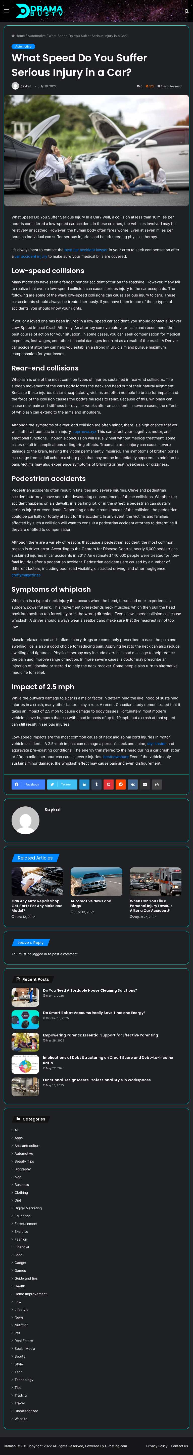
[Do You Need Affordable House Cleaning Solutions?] (25, 997)
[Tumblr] (96, 784)
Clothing (21, 1192)
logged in (39, 954)
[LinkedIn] (84, 784)
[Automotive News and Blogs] (96, 882)
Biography (23, 1169)
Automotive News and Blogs (91, 903)
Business (22, 1185)
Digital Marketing (28, 1208)
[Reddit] (121, 784)
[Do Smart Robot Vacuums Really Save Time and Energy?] (25, 1019)
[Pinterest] (109, 784)
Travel (20, 1403)
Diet (18, 1200)
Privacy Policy (156, 1446)
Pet (17, 1333)
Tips (18, 1388)
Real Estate (24, 1341)
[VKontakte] (133, 784)
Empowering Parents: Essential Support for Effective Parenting (100, 1035)
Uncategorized (26, 1411)
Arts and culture (27, 1146)
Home (20, 36)
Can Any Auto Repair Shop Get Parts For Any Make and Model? (37, 906)
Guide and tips (26, 1278)
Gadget (20, 1263)
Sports (20, 1356)
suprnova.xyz (84, 431)
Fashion (21, 1239)
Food (18, 1255)
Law (18, 1302)
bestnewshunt (116, 756)
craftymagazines (26, 575)
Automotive (37, 36)
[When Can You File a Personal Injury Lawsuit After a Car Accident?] (155, 882)
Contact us (179, 1446)
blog (18, 1177)
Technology (24, 1380)
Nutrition (21, 1325)
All (16, 1130)
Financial (22, 1247)
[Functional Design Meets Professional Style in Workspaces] (25, 1086)
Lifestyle (21, 1310)
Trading (21, 1395)
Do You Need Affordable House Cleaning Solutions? (90, 990)
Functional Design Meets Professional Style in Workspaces (97, 1080)
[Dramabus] (39, 11)
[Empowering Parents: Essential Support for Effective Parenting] (25, 1042)
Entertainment (26, 1224)
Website (21, 1419)
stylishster (156, 743)
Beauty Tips (24, 1161)
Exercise (21, 1231)
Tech (19, 1372)
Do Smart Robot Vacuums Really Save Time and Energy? (94, 1012)
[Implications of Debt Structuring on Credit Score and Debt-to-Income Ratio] (25, 1064)
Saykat (26, 86)
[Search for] (186, 12)
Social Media (25, 1349)
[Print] (157, 784)
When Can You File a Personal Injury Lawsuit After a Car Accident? (151, 906)
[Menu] (6, 12)
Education (23, 1216)
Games (20, 1271)
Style (19, 1364)
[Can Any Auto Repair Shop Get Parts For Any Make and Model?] (37, 882)
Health (20, 1286)
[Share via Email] (145, 784)
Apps (19, 1138)
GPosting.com (116, 1446)
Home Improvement (31, 1294)
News (19, 1317)
